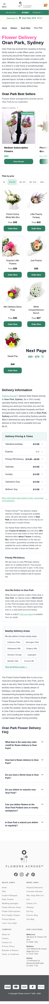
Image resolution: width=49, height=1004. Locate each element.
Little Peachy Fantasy (36, 216)
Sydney (25, 12)
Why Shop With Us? (35, 895)
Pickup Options (8, 919)
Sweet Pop (13, 356)
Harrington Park (32, 642)
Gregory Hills (31, 648)
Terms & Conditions (10, 954)
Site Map (30, 919)
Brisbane (37, 12)
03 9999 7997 (32, 942)
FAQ (4, 891)
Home (4, 28)
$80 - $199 (33, 182)
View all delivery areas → (16, 667)
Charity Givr (31, 903)
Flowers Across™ (10, 395)
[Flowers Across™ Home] (25, 5)
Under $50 (12, 182)
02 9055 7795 (32, 966)
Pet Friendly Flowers (11, 915)
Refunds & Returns (10, 950)
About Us (6, 934)
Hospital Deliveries (34, 888)
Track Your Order (9, 923)
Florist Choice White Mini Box (13, 216)
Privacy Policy (8, 946)
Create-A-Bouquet (9, 895)
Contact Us (7, 942)
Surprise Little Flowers (12, 262)
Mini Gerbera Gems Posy (13, 308)
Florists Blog (32, 915)
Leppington (32, 654)
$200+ (42, 182)
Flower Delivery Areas (11, 907)
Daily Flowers (8, 899)
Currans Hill (29, 661)
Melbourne (11, 12)
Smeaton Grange (14, 654)
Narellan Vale (12, 661)
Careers (5, 938)
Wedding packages (10, 903)
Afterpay (30, 907)
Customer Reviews (34, 891)
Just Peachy (36, 260)
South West (25, 28)
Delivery (14, 28)
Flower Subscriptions (11, 911)
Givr (28, 899)
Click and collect (26, 614)
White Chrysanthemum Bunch (36, 309)
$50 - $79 (22, 182)
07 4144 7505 (32, 954)
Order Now (12, 228)
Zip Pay (29, 911)
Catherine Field (13, 642)
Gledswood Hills (14, 648)
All (4, 182)
